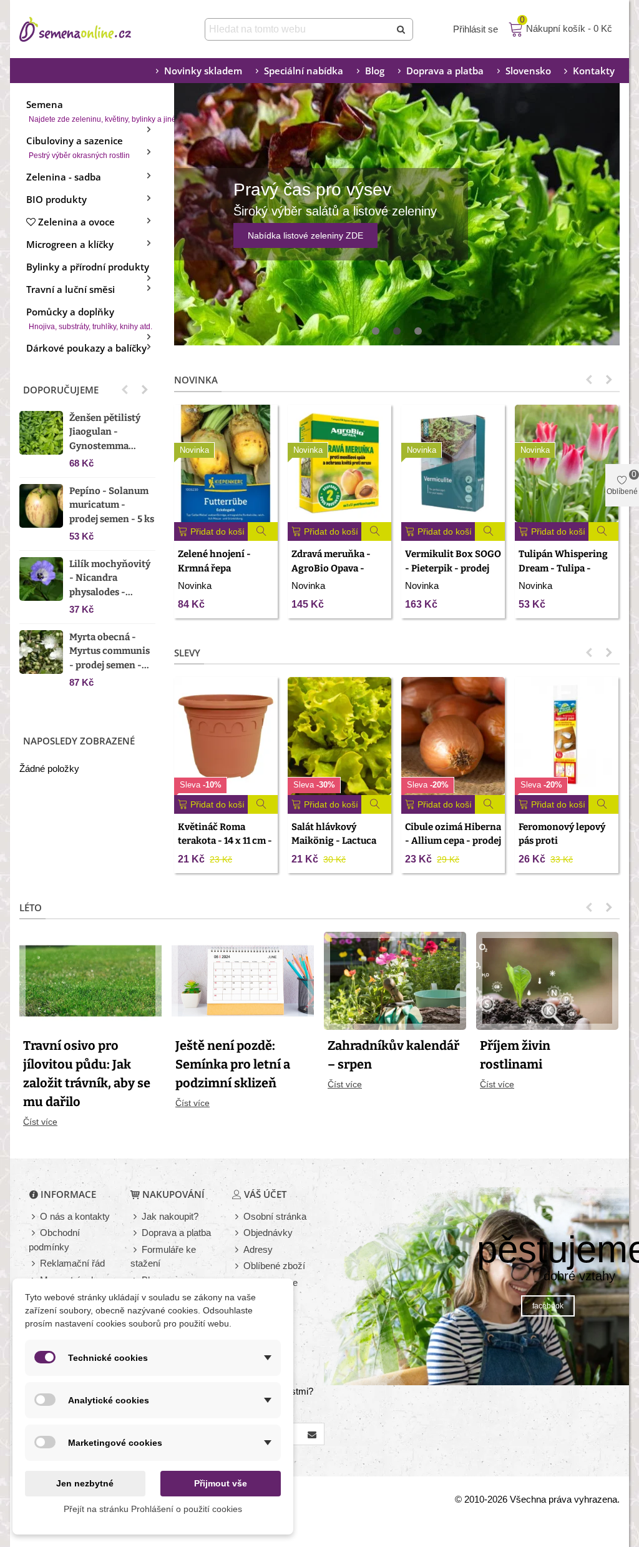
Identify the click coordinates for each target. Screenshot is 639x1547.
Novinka (196, 379)
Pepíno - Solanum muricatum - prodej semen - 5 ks (111, 505)
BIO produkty (56, 199)
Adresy (258, 1249)
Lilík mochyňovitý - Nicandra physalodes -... (109, 578)
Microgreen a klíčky (70, 244)
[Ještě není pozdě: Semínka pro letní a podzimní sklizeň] (243, 980)
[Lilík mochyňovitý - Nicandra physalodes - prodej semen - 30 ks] (41, 579)
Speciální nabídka (303, 70)
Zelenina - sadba (63, 177)
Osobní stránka (274, 1216)
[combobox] (298, 29)
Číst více (40, 1122)
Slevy (187, 652)
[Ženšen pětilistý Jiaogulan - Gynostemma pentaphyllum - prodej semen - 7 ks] (41, 433)
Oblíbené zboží (274, 1265)
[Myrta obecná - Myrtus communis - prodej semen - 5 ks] (41, 652)
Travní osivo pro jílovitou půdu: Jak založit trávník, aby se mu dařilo (86, 1073)
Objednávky (268, 1232)
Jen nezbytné (85, 1483)
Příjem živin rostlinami (515, 1055)
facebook (547, 1306)
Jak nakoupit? (170, 1216)
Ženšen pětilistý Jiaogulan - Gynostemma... (104, 432)
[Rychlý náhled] (263, 531)
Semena (90, 111)
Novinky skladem (203, 70)
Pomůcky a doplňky (89, 318)
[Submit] (401, 29)
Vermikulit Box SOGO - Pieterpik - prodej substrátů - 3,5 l (453, 568)
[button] (124, 389)
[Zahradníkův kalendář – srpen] (395, 980)
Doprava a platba (445, 70)
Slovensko (528, 70)
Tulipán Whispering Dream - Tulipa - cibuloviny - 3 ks (563, 568)
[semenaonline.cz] (94, 29)
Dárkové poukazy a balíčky (86, 348)
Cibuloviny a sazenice (78, 147)
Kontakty (594, 70)
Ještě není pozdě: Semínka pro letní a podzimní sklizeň (232, 1064)
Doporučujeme (61, 389)
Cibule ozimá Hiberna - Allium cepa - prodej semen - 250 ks (453, 841)
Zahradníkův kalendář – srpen (393, 1055)
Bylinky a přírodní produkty (87, 266)
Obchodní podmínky (54, 1239)
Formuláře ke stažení (163, 1256)
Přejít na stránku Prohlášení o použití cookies (153, 1509)
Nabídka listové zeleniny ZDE (305, 235)
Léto (30, 907)
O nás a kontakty (75, 1216)
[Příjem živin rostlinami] (547, 980)
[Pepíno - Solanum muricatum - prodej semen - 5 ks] (41, 506)
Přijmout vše (220, 1483)
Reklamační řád (72, 1263)
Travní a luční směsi (70, 289)
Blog (374, 70)
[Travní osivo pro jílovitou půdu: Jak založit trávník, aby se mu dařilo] (90, 980)
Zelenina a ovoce (76, 221)
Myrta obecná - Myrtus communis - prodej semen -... (109, 651)
